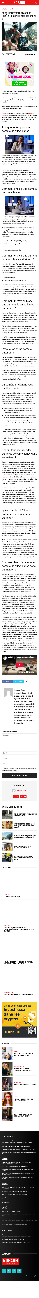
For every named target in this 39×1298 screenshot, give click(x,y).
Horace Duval (10, 54)
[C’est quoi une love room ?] (19, 881)
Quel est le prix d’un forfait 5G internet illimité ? (16, 1146)
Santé (16, 1051)
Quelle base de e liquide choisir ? (11, 1211)
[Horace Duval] (8, 706)
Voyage (6, 894)
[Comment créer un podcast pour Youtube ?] (19, 979)
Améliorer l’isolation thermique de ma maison (15, 1166)
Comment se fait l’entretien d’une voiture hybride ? (16, 1236)
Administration (19, 1066)
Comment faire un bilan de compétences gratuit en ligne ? (23, 1069)
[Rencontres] (19, 74)
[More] (26, 681)
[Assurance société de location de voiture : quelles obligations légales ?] (19, 946)
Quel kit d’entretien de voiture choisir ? (13, 1234)
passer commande (6, 477)
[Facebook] (14, 796)
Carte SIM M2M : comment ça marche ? (25, 1085)
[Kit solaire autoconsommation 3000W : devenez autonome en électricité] (7, 836)
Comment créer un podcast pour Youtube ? (18, 994)
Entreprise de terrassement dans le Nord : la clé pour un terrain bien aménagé (24, 825)
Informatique (8, 992)
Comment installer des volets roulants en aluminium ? (22, 847)
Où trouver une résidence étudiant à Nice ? (14, 1191)
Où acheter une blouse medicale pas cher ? (14, 1224)
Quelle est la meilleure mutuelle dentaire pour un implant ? (23, 1054)
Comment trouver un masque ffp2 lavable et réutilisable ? (19, 1218)
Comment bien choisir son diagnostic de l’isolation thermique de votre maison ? (16, 1163)
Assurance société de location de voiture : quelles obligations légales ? (18, 963)
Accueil (4, 9)
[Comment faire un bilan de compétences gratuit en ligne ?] (7, 1069)
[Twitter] (21, 796)
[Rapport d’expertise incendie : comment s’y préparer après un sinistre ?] (7, 857)
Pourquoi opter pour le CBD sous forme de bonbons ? (23, 1100)
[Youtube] (25, 796)
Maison (11, 9)
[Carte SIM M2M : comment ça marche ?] (7, 1084)
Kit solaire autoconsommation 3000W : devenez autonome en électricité (25, 836)
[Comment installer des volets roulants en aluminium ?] (7, 846)
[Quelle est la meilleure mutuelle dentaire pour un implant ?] (7, 1053)
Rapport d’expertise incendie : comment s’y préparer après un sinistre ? (23, 857)
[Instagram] (17, 796)
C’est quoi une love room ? (12, 896)
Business (7, 925)
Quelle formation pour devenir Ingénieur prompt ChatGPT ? (23, 1115)
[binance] (19, 1020)
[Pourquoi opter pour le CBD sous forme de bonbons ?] (7, 1099)
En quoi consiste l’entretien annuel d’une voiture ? (16, 1245)
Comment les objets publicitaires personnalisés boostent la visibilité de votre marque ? (19, 929)
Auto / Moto (8, 960)
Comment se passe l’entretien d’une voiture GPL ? (16, 1242)
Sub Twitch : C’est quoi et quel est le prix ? (14, 1140)
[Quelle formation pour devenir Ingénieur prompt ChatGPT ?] (7, 1114)
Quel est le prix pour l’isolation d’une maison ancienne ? (25, 815)
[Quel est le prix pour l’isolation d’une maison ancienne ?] (7, 814)
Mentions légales (31, 1276)
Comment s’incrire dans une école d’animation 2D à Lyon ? (18, 1149)
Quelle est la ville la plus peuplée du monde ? (15, 1194)
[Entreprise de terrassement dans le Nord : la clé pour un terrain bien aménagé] (7, 825)
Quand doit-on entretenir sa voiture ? (13, 1239)
